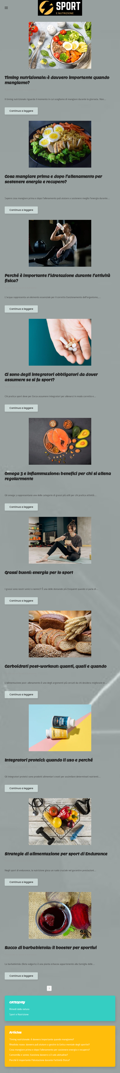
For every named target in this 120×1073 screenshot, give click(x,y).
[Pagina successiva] (70, 988)
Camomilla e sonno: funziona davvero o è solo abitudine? (38, 1054)
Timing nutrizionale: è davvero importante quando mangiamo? (41, 1039)
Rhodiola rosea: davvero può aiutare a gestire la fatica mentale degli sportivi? (49, 1044)
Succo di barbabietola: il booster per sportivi (51, 947)
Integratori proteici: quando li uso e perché (49, 760)
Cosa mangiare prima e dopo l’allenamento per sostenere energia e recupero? (49, 1049)
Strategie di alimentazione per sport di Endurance (56, 853)
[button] (6, 8)
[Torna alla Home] (60, 8)
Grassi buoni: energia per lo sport (39, 572)
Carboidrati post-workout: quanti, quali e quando (55, 666)
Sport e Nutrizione (27, 89)
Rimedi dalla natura (19, 1009)
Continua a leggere (21, 111)
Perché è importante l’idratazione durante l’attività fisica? (39, 1060)
